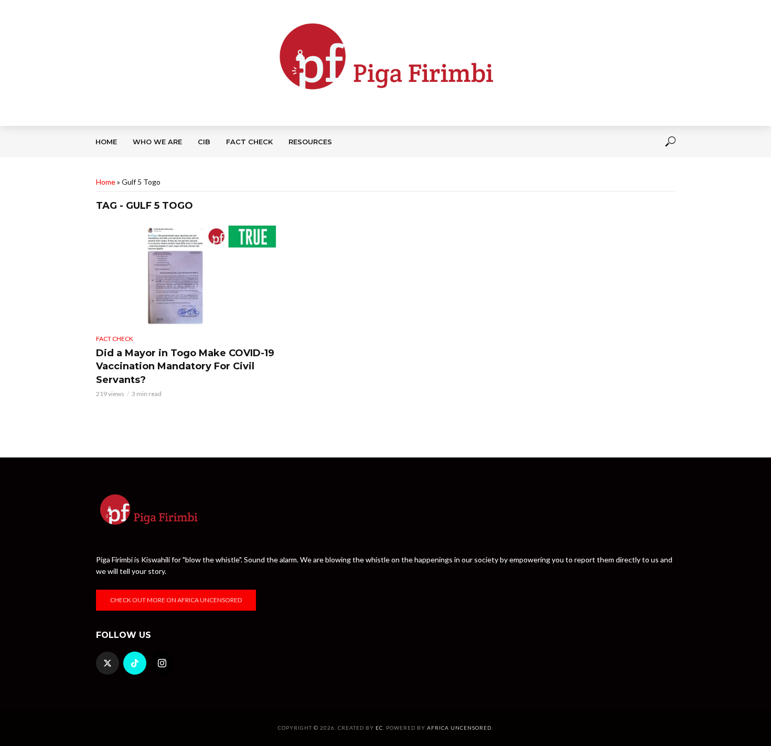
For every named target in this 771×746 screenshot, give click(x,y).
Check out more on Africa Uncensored (176, 600)
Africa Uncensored (459, 727)
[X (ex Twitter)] (107, 663)
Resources (310, 141)
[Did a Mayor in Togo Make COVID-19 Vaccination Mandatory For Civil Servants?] (186, 276)
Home (106, 141)
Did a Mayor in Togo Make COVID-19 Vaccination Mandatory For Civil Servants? (185, 366)
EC (379, 727)
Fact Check (249, 141)
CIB (204, 141)
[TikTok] (134, 663)
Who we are (157, 141)
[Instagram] (162, 663)
